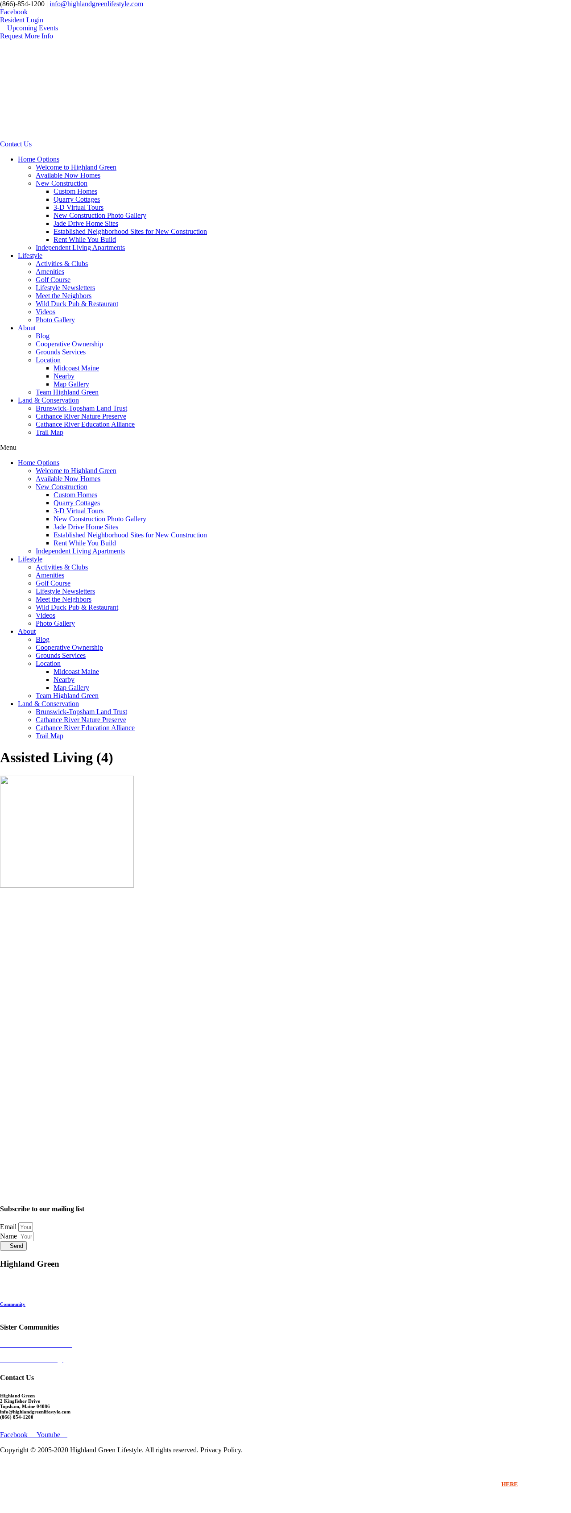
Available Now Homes (68, 175)
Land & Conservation (48, 400)
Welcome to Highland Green (76, 167)
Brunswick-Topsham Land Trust (81, 408)
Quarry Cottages (77, 199)
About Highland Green (25, 1298)
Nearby (64, 376)
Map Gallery (71, 384)
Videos (45, 312)
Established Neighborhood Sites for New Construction (130, 231)
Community (12, 1304)
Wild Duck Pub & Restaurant (77, 304)
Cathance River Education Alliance (85, 424)
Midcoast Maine (76, 368)
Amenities (50, 271)
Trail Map (49, 432)
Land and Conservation (25, 1288)
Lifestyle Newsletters (65, 287)
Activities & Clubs (62, 263)
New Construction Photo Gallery (100, 215)
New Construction (61, 183)
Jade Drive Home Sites (86, 223)
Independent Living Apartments (80, 247)
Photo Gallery (55, 320)
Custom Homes (75, 191)
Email (9, 1226)
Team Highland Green (67, 392)
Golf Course (53, 279)
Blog (43, 336)
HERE (509, 1484)
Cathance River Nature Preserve (81, 416)
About (27, 328)
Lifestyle (30, 255)
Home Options (38, 159)
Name (9, 1236)
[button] (285, 448)
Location (48, 360)
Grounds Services (61, 352)
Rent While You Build (85, 239)
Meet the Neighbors (63, 295)
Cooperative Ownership (69, 344)
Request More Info (20, 1309)
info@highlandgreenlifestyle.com (96, 4)
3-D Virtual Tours (78, 207)
